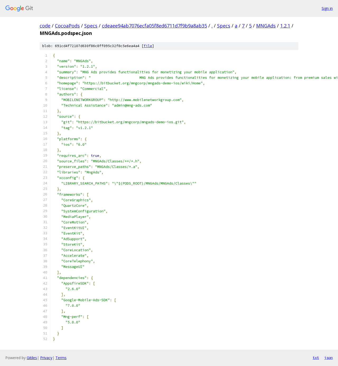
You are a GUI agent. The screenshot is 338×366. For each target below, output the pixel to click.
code (45, 25)
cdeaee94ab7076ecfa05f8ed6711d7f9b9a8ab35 (154, 25)
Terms (61, 357)
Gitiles (32, 357)
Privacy (46, 357)
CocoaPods (67, 25)
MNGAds (266, 25)
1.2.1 (285, 25)
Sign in (327, 8)
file (148, 46)
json (328, 357)
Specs (90, 25)
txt (316, 357)
